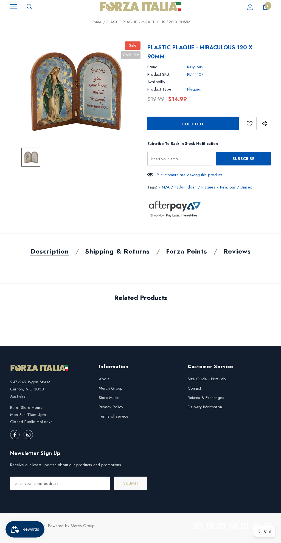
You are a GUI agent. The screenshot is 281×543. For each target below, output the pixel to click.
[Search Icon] (29, 7)
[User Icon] (250, 7)
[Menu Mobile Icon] (13, 7)
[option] (75, 90)
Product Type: (159, 89)
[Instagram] (28, 434)
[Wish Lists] (250, 123)
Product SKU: (158, 74)
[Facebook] (14, 434)
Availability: (157, 82)
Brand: (153, 67)
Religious (195, 67)
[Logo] (140, 6)
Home (96, 22)
